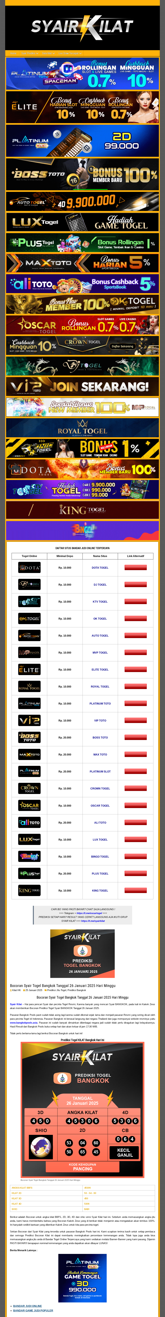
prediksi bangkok (77, 990)
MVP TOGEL (100, 652)
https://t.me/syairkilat (93, 921)
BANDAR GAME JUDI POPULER (33, 1310)
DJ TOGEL (100, 584)
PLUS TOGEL (100, 873)
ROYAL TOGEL (100, 686)
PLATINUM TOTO (100, 703)
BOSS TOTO (100, 737)
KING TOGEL (100, 890)
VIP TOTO (100, 720)
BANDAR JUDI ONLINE (27, 1306)
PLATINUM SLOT (100, 771)
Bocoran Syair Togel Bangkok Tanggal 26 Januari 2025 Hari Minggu (63, 985)
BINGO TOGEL (100, 856)
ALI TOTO (100, 822)
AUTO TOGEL (100, 635)
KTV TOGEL (100, 601)
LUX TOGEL (100, 839)
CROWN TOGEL (100, 788)
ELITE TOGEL (100, 669)
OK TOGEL (100, 618)
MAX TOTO (100, 754)
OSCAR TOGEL (100, 805)
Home (13, 53)
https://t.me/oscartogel (89, 913)
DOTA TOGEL (100, 567)
